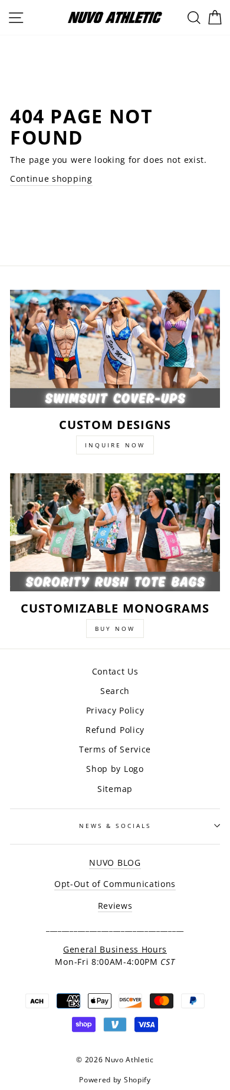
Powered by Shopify (114, 1080)
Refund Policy (115, 729)
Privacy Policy (115, 710)
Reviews (115, 905)
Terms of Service (115, 749)
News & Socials (115, 825)
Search (115, 690)
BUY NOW (115, 628)
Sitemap (115, 788)
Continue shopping (51, 178)
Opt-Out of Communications (115, 883)
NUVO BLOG (114, 862)
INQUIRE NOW (115, 445)
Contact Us (115, 671)
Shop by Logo (114, 768)
